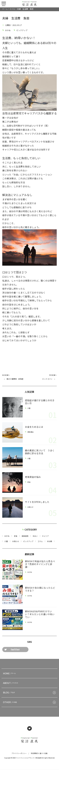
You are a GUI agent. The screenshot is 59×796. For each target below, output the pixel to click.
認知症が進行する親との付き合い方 (39, 402)
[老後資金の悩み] (12, 482)
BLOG (9, 692)
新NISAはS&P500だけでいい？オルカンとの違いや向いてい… (39, 614)
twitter (15, 649)
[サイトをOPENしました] (12, 507)
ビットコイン (47, 379)
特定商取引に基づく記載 (39, 753)
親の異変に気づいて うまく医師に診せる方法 (39, 452)
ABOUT (10, 682)
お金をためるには (34, 426)
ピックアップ (21, 30)
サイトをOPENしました (37, 501)
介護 (28, 408)
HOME (9, 673)
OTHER (10, 702)
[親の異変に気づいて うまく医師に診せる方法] (12, 457)
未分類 (49, 541)
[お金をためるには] (12, 432)
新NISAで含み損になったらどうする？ (40, 589)
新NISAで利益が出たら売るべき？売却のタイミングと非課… (40, 564)
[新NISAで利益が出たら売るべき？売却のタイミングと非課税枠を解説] (12, 569)
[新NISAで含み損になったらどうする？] (12, 595)
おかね (8, 30)
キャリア (45, 536)
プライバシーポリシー (19, 753)
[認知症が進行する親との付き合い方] (12, 407)
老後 (28, 482)
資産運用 (30, 432)
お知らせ (30, 507)
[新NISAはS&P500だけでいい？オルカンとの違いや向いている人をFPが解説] (12, 620)
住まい (35, 536)
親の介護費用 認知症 (15, 379)
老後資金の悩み (34, 476)
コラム (40, 541)
